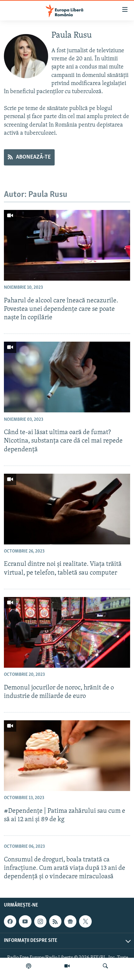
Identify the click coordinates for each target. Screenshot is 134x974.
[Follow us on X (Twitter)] (85, 921)
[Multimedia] (67, 966)
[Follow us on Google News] (70, 921)
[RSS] (55, 921)
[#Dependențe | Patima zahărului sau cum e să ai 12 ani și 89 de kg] (67, 755)
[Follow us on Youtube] (25, 921)
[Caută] (105, 966)
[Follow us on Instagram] (40, 921)
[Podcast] (28, 966)
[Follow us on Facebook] (10, 921)
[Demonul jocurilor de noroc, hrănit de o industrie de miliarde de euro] (67, 632)
